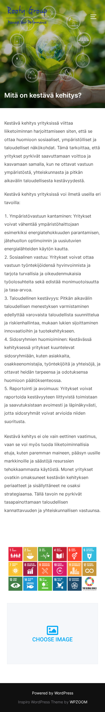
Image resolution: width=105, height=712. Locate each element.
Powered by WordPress (52, 693)
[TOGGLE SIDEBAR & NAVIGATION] (95, 17)
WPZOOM (78, 702)
